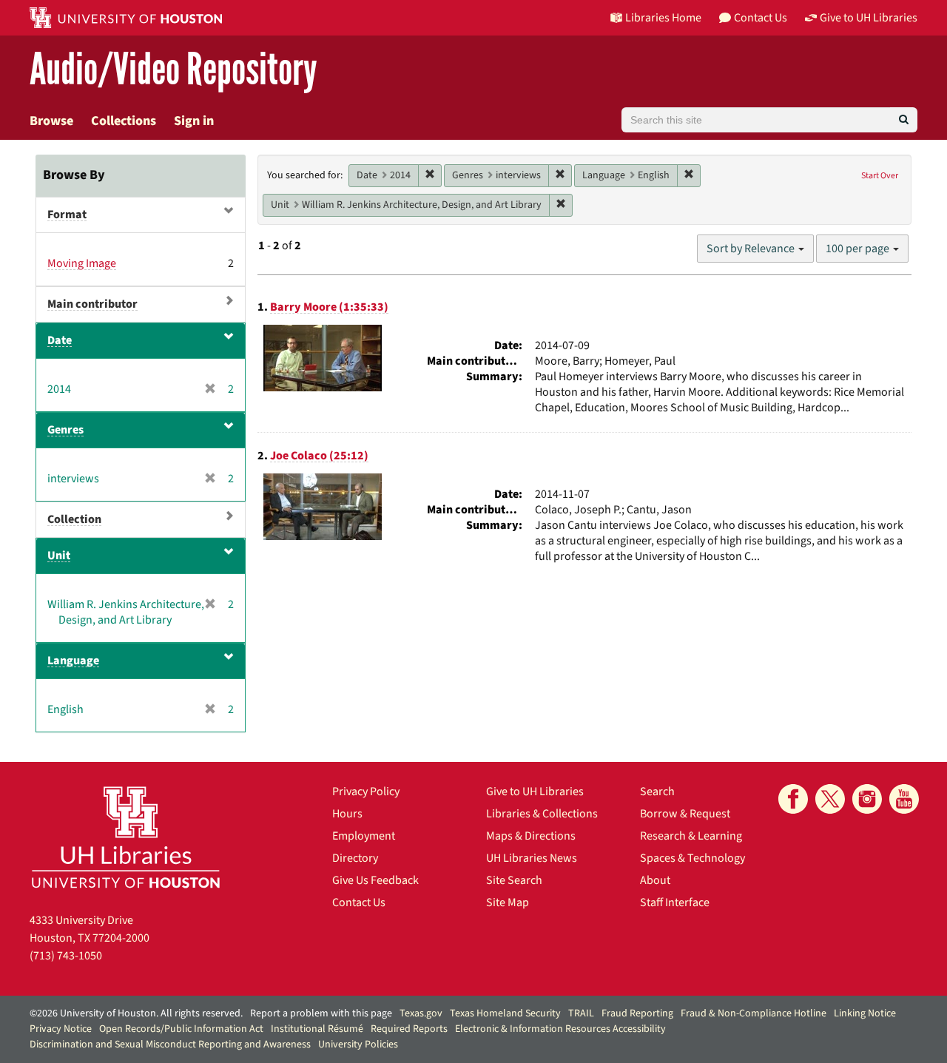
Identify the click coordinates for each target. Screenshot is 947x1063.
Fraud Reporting (637, 1013)
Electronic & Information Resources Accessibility (560, 1029)
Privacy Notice (61, 1029)
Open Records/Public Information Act (181, 1029)
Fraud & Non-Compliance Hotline (753, 1013)
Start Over (879, 175)
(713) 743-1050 (66, 956)
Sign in (194, 121)
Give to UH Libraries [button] (868, 18)
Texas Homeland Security (505, 1013)
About (655, 880)
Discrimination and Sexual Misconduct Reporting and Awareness (170, 1044)
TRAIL (581, 1013)
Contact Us (358, 902)
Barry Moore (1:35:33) (329, 307)
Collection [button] (74, 519)
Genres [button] (65, 430)
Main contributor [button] (92, 304)
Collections (123, 121)
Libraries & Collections (542, 814)
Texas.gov (421, 1013)
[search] (903, 119)
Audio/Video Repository (173, 70)
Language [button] (73, 660)
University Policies (358, 1044)
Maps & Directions (531, 836)
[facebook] (793, 799)
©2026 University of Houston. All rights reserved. (136, 1013)
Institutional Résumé (317, 1029)
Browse (51, 121)
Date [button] (59, 340)
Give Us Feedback (375, 880)
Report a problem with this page (321, 1013)
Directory (355, 858)
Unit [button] (58, 555)
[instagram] (867, 799)
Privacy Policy (366, 791)
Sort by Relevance (752, 248)
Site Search (514, 880)
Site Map (507, 902)
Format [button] (67, 214)
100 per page (859, 248)
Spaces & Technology (692, 858)
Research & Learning (691, 836)
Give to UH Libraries (535, 791)
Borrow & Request (685, 814)
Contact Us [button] (760, 18)
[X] (830, 799)
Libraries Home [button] (663, 18)
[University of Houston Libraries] (126, 837)
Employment (363, 836)
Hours (347, 814)
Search (657, 791)
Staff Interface (675, 902)
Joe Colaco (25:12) (319, 456)
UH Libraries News (531, 858)
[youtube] (904, 799)
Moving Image (81, 263)
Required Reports (409, 1029)
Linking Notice (865, 1013)
